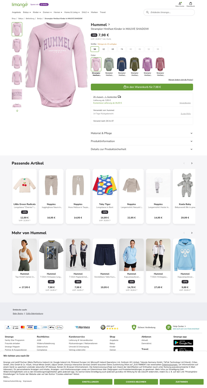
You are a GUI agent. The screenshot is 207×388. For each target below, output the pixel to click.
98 (158, 49)
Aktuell (145, 340)
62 (104, 49)
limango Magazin (12, 346)
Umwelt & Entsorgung (79, 346)
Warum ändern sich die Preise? (180, 80)
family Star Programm (14, 340)
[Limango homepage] (20, 4)
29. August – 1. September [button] (105, 97)
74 (122, 49)
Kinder (112, 346)
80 (131, 49)
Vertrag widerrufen (77, 350)
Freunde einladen (12, 343)
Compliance (42, 350)
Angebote (114, 340)
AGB (39, 340)
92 (149, 49)
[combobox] (169, 12)
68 (113, 49)
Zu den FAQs (186, 114)
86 (140, 49)
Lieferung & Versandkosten (81, 340)
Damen (113, 350)
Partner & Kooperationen (16, 350)
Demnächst (146, 343)
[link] (109, 66)
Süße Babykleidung (34, 313)
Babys (112, 343)
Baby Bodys (18, 313)
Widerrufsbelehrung (46, 343)
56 (95, 49)
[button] (190, 4)
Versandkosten (185, 103)
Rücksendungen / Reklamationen (83, 343)
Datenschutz (42, 346)
